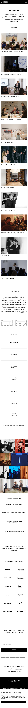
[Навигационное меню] (26, 2)
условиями (18, 696)
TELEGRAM (22, 688)
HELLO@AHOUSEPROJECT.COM (10, 688)
